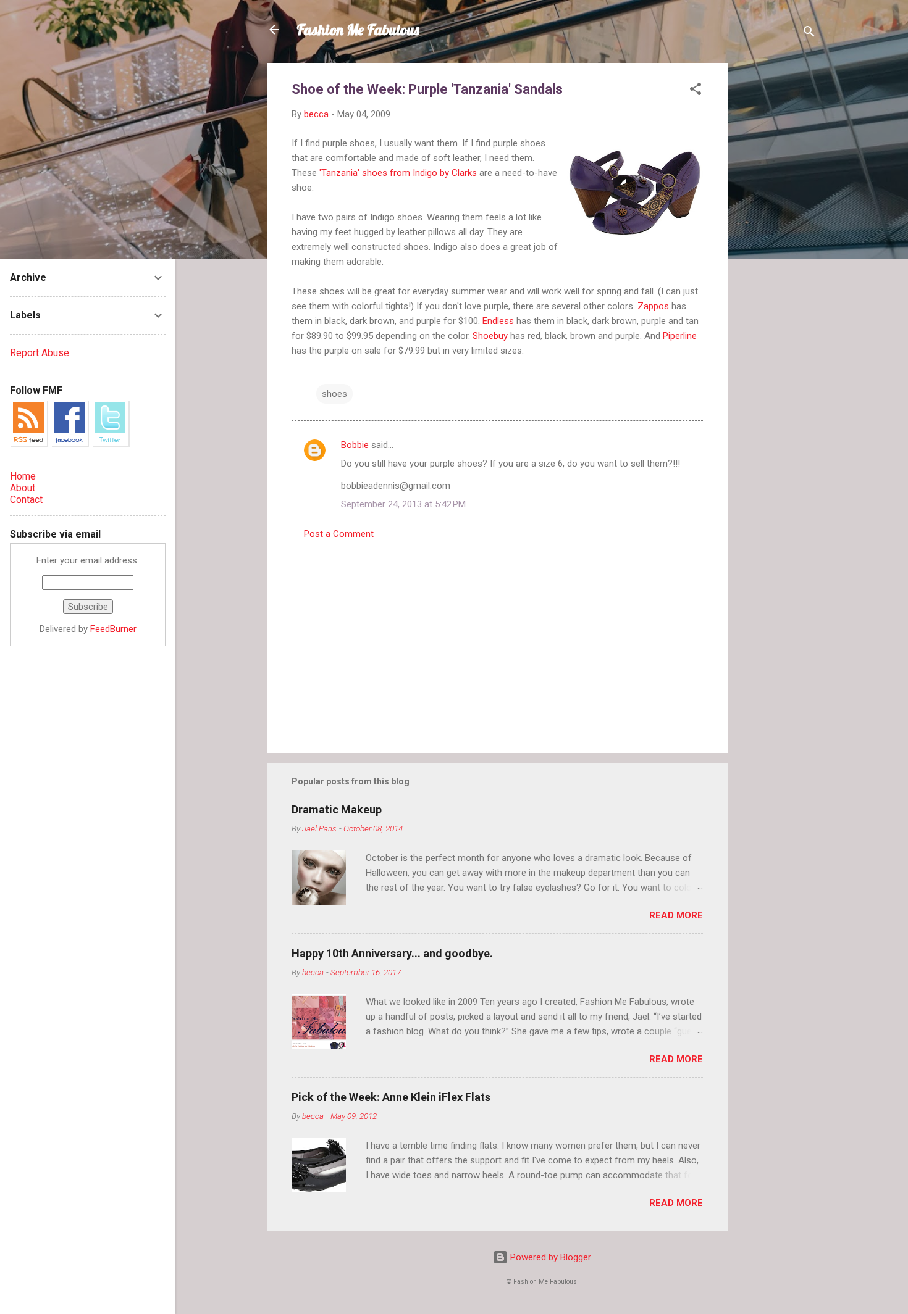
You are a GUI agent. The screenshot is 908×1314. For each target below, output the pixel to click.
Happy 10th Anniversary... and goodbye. (392, 953)
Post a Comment (339, 533)
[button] (695, 91)
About (22, 488)
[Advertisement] (777, 248)
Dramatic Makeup (337, 809)
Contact (26, 499)
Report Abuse (39, 353)
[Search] (809, 33)
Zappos (653, 306)
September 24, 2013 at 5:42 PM (403, 504)
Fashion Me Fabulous (357, 29)
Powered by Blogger (549, 1257)
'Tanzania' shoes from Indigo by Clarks (398, 172)
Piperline (680, 335)
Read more (676, 915)
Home (23, 476)
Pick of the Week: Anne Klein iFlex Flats (391, 1097)
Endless (498, 320)
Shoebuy (490, 335)
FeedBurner (113, 628)
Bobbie (355, 445)
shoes (334, 393)
